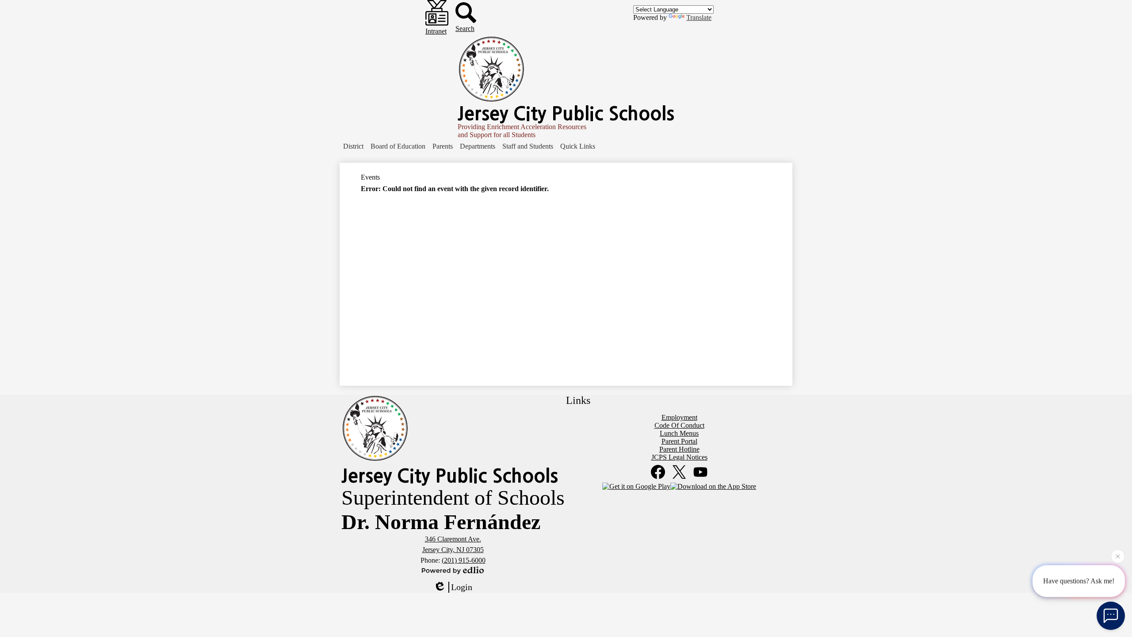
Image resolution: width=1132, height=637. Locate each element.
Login (461, 587)
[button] (353, 146)
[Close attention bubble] (1118, 555)
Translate (698, 17)
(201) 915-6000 (464, 560)
